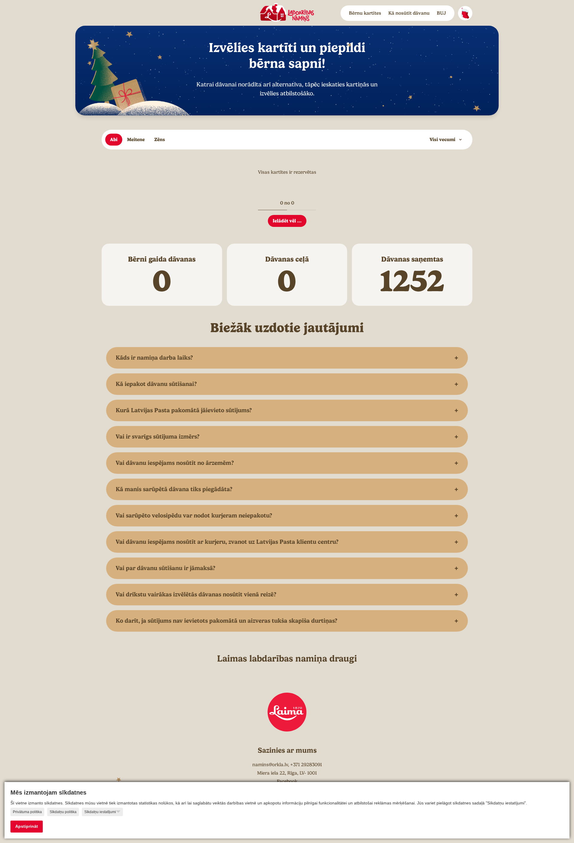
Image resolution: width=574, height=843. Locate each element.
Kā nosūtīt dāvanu (409, 13)
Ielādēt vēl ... (287, 221)
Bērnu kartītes (365, 13)
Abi (113, 139)
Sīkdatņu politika (63, 812)
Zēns (159, 139)
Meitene (136, 139)
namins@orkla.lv (270, 764)
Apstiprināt (26, 826)
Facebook (287, 781)
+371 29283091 (306, 764)
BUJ (441, 13)
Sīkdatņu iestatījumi (100, 812)
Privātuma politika (27, 812)
